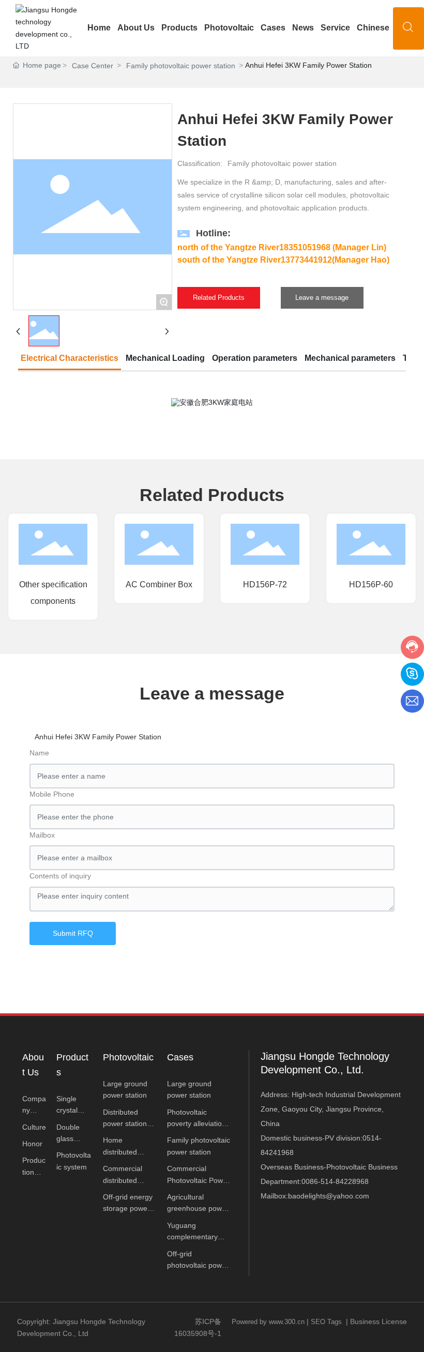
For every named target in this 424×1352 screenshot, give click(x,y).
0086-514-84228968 (335, 1181)
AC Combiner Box (159, 584)
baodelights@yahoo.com (328, 1196)
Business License (378, 1321)
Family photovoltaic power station (180, 66)
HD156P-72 (265, 584)
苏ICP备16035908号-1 (197, 1327)
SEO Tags (326, 1322)
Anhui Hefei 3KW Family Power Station (98, 737)
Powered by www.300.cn (268, 1322)
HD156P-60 (371, 584)
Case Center (92, 66)
